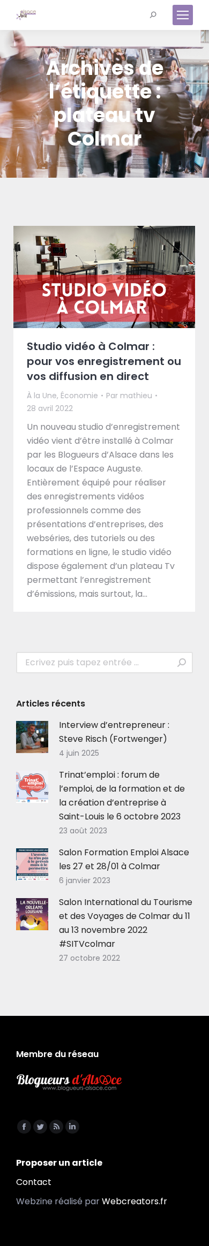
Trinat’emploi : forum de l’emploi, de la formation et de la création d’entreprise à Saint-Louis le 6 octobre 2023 (122, 796)
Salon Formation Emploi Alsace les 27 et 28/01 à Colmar (124, 859)
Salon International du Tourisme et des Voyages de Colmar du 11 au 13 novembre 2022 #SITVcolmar (125, 923)
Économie (79, 395)
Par (129, 395)
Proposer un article (59, 1163)
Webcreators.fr (134, 1201)
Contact (33, 1182)
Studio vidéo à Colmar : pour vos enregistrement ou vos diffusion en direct (104, 361)
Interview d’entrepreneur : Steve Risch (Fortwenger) (114, 732)
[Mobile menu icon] (183, 15)
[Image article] (32, 737)
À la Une (42, 395)
